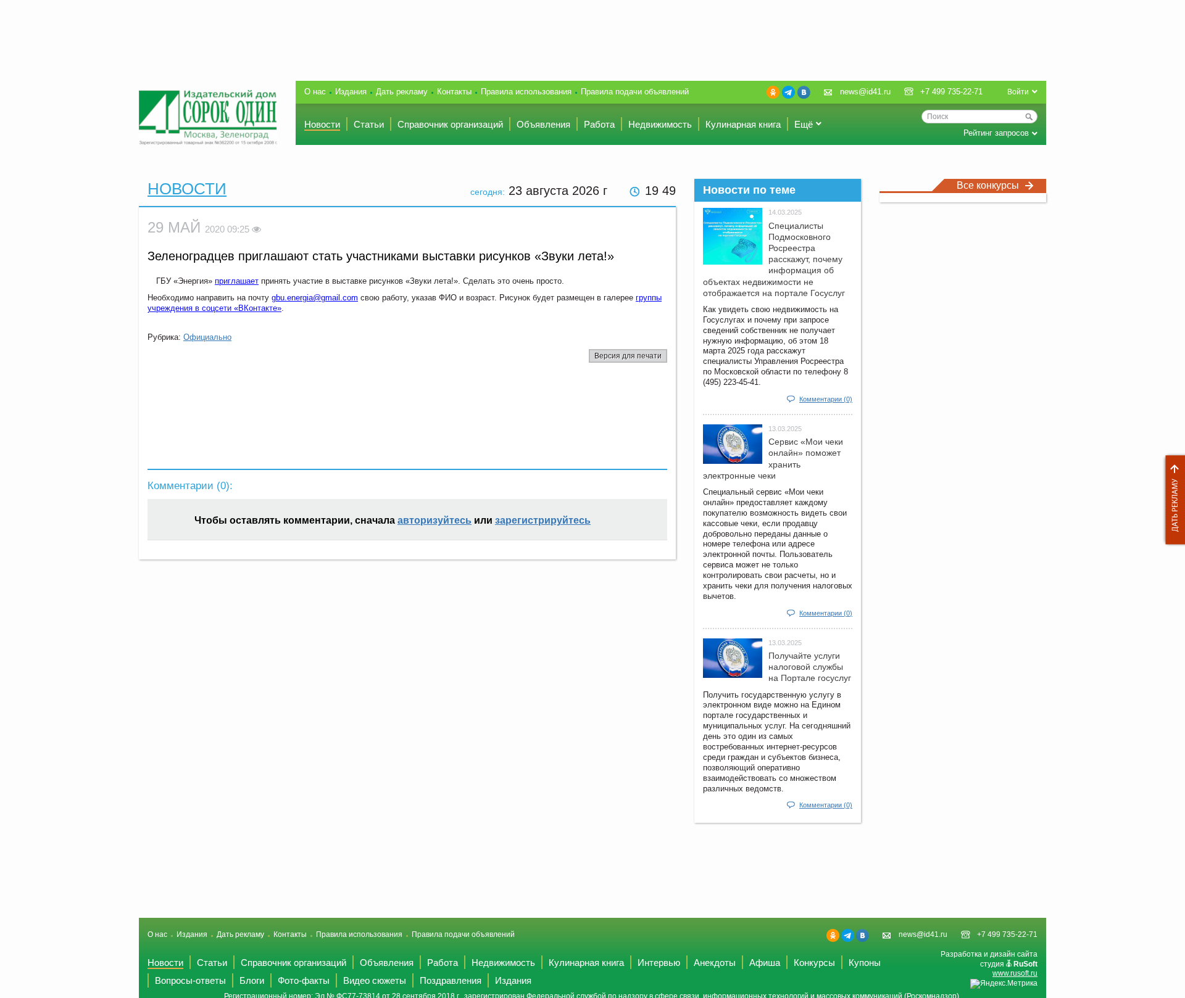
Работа (599, 124)
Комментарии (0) (825, 399)
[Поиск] (1029, 116)
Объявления (543, 124)
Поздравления (450, 980)
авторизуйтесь (434, 520)
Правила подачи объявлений (635, 91)
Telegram (788, 92)
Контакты (454, 91)
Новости (322, 124)
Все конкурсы (988, 185)
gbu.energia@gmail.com (315, 297)
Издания (351, 91)
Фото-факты (304, 980)
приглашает (237, 281)
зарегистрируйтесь (543, 520)
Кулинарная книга (743, 124)
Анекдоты (715, 962)
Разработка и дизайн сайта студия (989, 964)
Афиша (764, 962)
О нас (315, 91)
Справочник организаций (450, 124)
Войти (1018, 92)
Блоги (251, 980)
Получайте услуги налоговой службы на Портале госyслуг (809, 667)
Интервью (659, 962)
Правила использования (526, 91)
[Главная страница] (208, 117)
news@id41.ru (865, 91)
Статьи (369, 124)
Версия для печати (628, 356)
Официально (207, 337)
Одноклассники (773, 92)
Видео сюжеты (374, 980)
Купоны (865, 962)
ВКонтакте (803, 92)
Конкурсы (814, 962)
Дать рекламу (1172, 500)
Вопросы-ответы (190, 980)
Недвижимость (660, 124)
